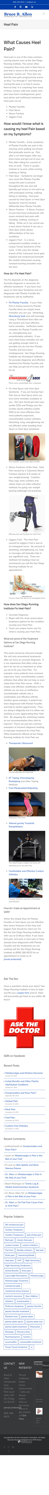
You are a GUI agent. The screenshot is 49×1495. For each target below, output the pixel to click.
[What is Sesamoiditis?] (39, 1411)
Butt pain (9, 1240)
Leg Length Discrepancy (16, 1275)
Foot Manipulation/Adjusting (23, 788)
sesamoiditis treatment (30, 1342)
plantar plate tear (35, 1321)
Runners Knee (23, 1332)
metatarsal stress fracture (17, 1291)
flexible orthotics (24, 1250)
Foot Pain (10, 1117)
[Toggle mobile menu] (44, 13)
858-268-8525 (18, 2)
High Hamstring (32, 1260)
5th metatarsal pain (14, 1224)
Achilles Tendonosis (14, 1235)
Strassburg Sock (17, 316)
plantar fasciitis (34, 1306)
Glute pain (10, 1255)
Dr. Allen (9, 1174)
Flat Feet (9, 1250)
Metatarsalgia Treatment (16, 1280)
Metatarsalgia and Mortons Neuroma (24, 1073)
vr (32, 1347)
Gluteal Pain (11, 1101)
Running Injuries (12, 1337)
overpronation (23, 1301)
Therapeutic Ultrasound (21, 743)
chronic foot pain (24, 1240)
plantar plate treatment (16, 1326)
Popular (38, 1364)
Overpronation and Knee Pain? (20, 1092)
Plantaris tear (11, 1316)
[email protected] (12, 959)
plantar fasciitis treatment (17, 1311)
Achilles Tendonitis (14, 1229)
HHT (19, 1260)
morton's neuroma (13, 1296)
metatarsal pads (12, 1286)
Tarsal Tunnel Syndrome (16, 1347)
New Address (31, 1296)
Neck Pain (10, 1109)
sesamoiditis (11, 1342)
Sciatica (27, 1337)
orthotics (9, 1301)
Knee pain (26, 1270)
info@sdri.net (31, 2)
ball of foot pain (34, 1235)
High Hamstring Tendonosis (18, 1265)
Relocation (35, 1326)
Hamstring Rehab (26, 1255)
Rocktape (9, 1332)
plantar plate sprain (14, 1321)
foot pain (40, 1250)
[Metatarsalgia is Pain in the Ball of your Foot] (39, 1374)
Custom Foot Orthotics (16, 1125)
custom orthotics (30, 1245)
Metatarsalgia (37, 1275)
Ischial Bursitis (12, 1270)
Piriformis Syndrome (14, 1306)
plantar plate (27, 1316)
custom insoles (12, 1245)
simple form (23, 992)
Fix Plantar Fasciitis (18, 302)
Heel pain (9, 1260)
